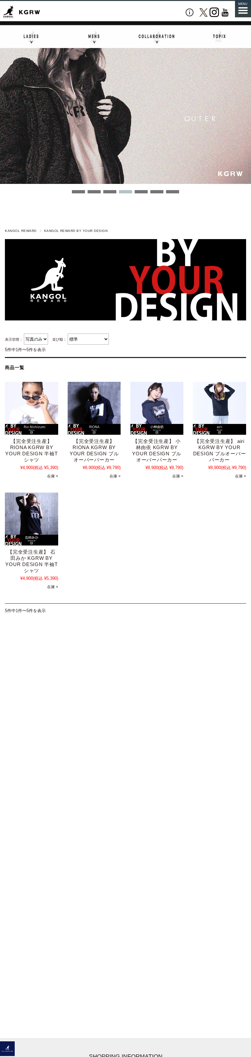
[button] (78, 191)
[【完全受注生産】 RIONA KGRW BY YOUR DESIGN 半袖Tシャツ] (31, 408)
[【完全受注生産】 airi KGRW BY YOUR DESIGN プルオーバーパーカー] (219, 408)
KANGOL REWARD (20, 231)
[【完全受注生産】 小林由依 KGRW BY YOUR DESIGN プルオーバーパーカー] (156, 408)
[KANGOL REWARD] (21, 12)
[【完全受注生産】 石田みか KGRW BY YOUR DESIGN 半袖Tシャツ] (31, 519)
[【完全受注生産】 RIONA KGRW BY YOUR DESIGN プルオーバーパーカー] (94, 408)
